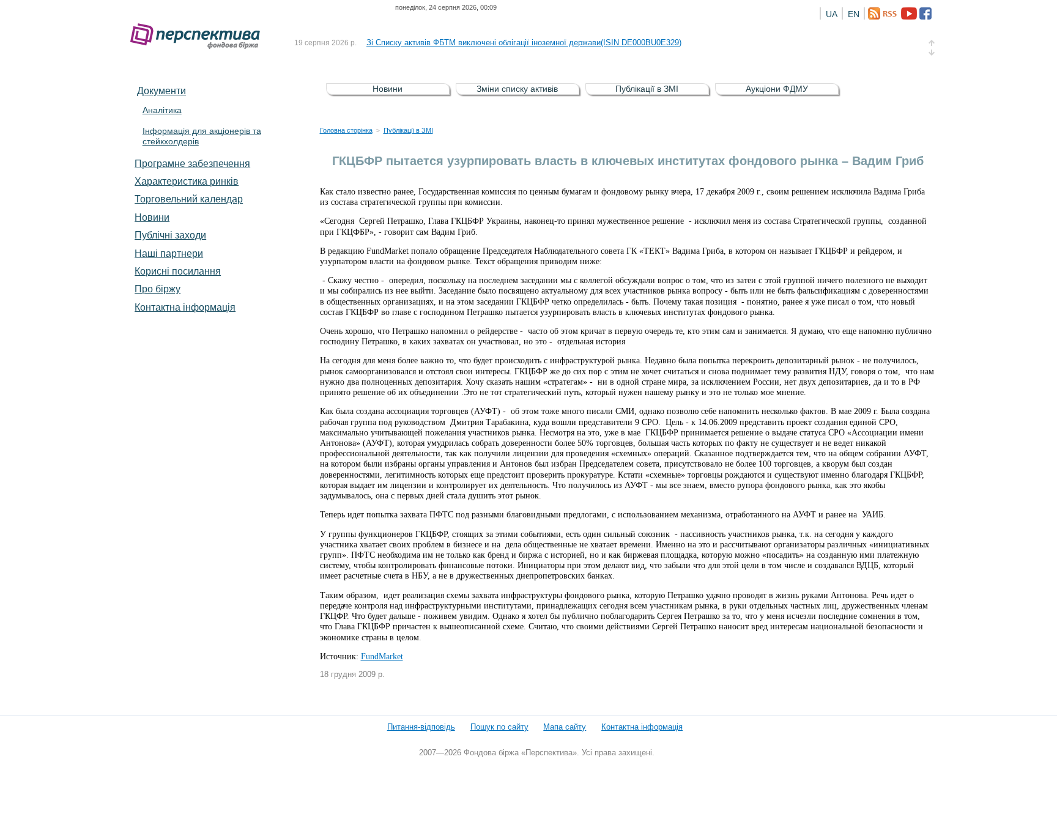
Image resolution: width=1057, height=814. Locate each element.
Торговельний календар (189, 198)
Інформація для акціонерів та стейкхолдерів (202, 136)
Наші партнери (169, 253)
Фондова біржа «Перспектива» (198, 36)
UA (831, 14)
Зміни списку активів (517, 89)
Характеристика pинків (187, 181)
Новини (152, 217)
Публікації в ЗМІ (646, 89)
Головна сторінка (346, 130)
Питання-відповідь (421, 726)
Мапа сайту (564, 726)
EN (853, 14)
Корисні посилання (178, 270)
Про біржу (157, 288)
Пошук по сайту (499, 726)
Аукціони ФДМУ (777, 89)
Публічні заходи (170, 234)
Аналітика (162, 110)
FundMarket (382, 656)
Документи (161, 90)
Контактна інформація (185, 307)
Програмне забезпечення (192, 163)
